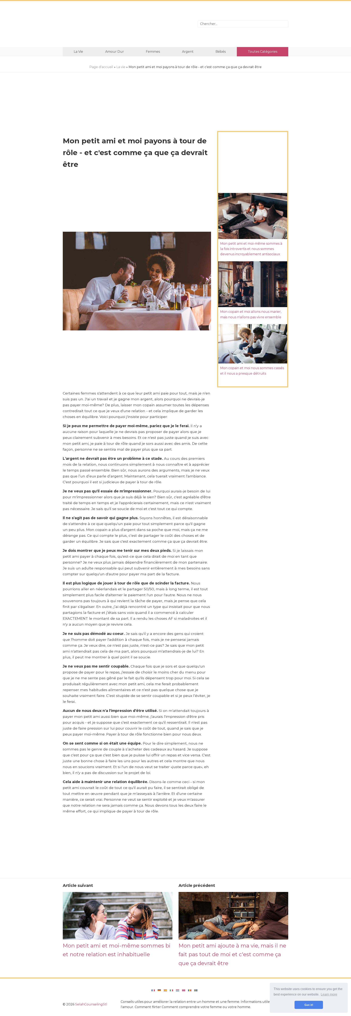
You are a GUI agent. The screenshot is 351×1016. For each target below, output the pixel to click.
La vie (78, 52)
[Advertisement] (127, 24)
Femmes (153, 52)
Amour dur (114, 52)
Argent (188, 52)
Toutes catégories (262, 52)
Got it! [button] (308, 1004)
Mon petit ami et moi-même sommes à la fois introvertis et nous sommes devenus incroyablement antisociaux (251, 249)
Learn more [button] (329, 994)
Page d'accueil (101, 67)
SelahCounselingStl (91, 1004)
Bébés (221, 52)
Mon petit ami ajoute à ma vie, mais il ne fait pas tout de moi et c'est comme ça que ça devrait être (232, 954)
